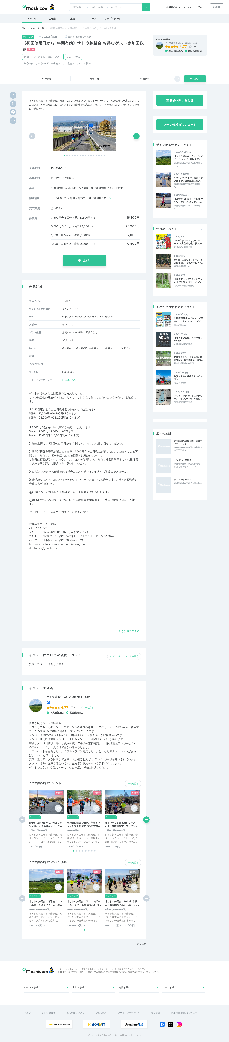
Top (24, 28)
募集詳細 (94, 78)
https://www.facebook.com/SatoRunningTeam (87, 316)
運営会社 (155, 1012)
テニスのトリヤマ (182, 479)
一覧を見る (133, 783)
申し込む (84, 260)
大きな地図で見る (129, 631)
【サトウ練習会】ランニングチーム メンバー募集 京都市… (188, 157)
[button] (64, 155)
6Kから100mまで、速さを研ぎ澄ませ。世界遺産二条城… (188, 179)
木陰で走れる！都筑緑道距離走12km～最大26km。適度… (188, 358)
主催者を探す (79, 987)
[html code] (13, 120)
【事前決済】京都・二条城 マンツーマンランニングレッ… (188, 200)
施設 (72, 18)
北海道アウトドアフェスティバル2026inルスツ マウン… (188, 280)
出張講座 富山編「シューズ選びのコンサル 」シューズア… (188, 320)
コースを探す (169, 987)
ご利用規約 (101, 1012)
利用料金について (75, 1012)
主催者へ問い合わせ (179, 100)
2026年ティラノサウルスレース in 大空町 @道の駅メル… (188, 242)
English (217, 6)
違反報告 (141, 944)
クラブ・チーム (113, 18)
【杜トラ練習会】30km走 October (188, 339)
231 (194, 46)
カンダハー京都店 (182, 460)
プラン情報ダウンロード (179, 124)
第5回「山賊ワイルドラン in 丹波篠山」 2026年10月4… (188, 261)
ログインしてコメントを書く (124, 656)
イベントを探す (32, 987)
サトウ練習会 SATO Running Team (181, 43)
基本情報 (46, 78)
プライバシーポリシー (129, 1012)
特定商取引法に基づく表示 (184, 1012)
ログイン (200, 7)
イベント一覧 (37, 28)
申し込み (195, 78)
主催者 (52, 18)
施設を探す (124, 987)
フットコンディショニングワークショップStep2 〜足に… (188, 397)
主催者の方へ (173, 7)
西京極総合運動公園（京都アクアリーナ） (188, 442)
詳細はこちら (69, 379)
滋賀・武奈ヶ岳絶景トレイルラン (188, 378)
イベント (32, 18)
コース (92, 18)
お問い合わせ (48, 1012)
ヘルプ (187, 7)
